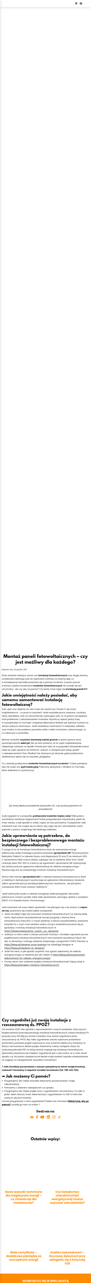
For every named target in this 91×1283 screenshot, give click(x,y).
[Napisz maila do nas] (31, 1117)
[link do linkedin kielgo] (48, 1117)
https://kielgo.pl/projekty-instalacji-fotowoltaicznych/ (31, 965)
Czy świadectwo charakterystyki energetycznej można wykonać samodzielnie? (67, 1197)
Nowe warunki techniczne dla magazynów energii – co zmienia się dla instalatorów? (23, 1197)
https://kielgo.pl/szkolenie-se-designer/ (24, 948)
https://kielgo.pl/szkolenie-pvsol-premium (25, 944)
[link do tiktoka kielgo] (59, 1117)
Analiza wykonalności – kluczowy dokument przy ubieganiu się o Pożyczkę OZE (67, 1257)
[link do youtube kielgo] (42, 1117)
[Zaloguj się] (81, 3)
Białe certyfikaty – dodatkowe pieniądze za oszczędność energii (23, 1256)
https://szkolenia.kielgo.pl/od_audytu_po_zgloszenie (31, 931)
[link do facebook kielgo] (37, 1117)
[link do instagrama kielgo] (54, 1117)
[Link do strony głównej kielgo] (13, 3)
